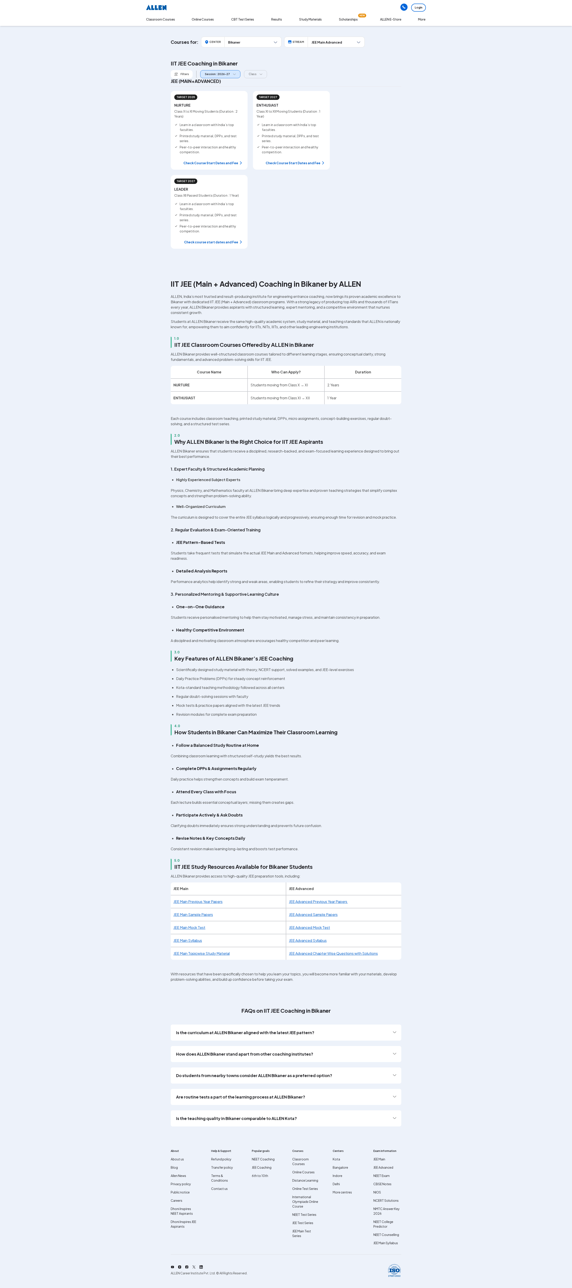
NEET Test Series (304, 1214)
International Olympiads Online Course (305, 1201)
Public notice (180, 1192)
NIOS (377, 1192)
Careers (176, 1200)
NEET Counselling (386, 1235)
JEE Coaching (261, 1167)
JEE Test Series (302, 1223)
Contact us (219, 1189)
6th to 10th (260, 1176)
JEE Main (379, 1159)
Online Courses (303, 1172)
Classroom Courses (160, 19)
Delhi (336, 1184)
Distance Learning (305, 1180)
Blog (174, 1167)
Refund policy (221, 1159)
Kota (336, 1159)
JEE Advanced (383, 1167)
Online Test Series (305, 1189)
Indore (337, 1176)
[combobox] (219, 74)
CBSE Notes (382, 1184)
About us (177, 1159)
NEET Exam (381, 1176)
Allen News (178, 1176)
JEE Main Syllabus (385, 1243)
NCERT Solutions (386, 1200)
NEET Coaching (263, 1159)
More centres (342, 1192)
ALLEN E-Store (390, 19)
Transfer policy (222, 1167)
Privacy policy (181, 1184)
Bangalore (340, 1167)
